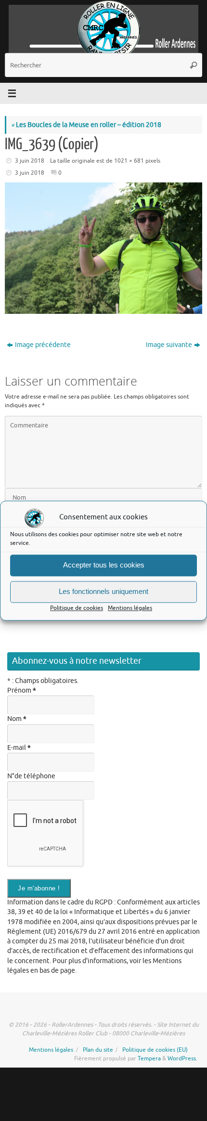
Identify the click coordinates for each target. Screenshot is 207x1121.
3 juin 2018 (29, 161)
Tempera (149, 1058)
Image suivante (169, 345)
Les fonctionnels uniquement (103, 591)
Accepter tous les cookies (103, 565)
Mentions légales (130, 608)
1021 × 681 (129, 161)
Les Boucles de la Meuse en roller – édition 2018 (86, 125)
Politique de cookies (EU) (155, 1050)
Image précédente (43, 345)
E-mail (19, 748)
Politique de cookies (76, 608)
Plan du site (98, 1050)
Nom (16, 719)
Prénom (21, 690)
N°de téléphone (31, 776)
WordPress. (182, 1058)
